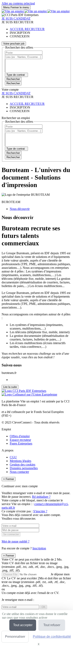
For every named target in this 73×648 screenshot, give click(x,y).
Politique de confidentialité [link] (52, 636)
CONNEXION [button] (20, 36)
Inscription (39, 548)
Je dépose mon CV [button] (36, 579)
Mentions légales (20, 461)
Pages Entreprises (21, 443)
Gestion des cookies (22, 464)
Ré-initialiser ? (41, 496)
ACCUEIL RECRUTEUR (27, 29)
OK (43, 607)
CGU (13, 457)
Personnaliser (15, 636)
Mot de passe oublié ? (15, 541)
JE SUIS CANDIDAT (16, 18)
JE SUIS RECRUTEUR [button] (17, 22)
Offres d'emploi (20, 436)
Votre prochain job (13, 43)
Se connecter (11, 534)
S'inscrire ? (40, 511)
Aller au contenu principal (18, 3)
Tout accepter (22, 625)
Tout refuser (51, 625)
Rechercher (13, 83)
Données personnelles (24, 468)
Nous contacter (19, 471)
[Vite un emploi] (36, 11)
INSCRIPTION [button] (20, 32)
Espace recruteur (20, 440)
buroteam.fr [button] (9, 373)
